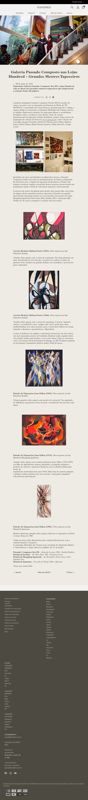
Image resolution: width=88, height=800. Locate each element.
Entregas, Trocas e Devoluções (8, 604)
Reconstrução (9, 629)
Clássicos (31, 13)
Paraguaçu (50, 609)
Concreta (49, 612)
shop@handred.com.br (13, 737)
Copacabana (51, 637)
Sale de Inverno (56, 13)
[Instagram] (10, 773)
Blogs (6, 631)
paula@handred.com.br (13, 768)
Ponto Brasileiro (50, 119)
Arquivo (69, 13)
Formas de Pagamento (12, 598)
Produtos (43, 13)
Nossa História (9, 626)
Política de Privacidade (12, 614)
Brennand (49, 632)
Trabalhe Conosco (10, 620)
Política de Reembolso (12, 623)
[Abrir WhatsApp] (82, 794)
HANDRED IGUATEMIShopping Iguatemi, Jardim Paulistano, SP (9, 721)
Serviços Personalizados (12, 611)
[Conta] (77, 7)
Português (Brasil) (77, 2)
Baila (48, 602)
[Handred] (44, 7)
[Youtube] (15, 773)
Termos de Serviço (10, 617)
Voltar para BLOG (44, 572)
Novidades (19, 13)
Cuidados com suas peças (13, 608)
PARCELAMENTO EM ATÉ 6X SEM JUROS (44, 2)
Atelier (48, 630)
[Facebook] (6, 773)
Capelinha (50, 635)
